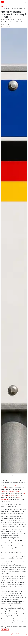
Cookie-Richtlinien (5, 629)
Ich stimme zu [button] (23, 633)
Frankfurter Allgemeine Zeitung (10, 491)
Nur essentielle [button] (15, 633)
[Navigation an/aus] (25, 2)
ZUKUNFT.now (5, 6)
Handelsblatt (11, 495)
